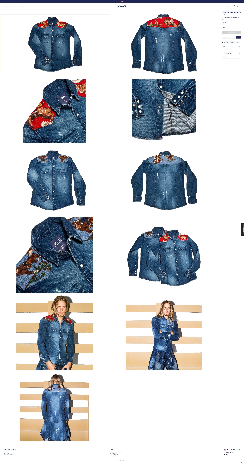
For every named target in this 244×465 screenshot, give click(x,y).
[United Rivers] (122, 6)
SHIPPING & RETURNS (227, 53)
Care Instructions (227, 49)
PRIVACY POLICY (114, 456)
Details (224, 46)
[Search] (237, 6)
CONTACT (6, 452)
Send (238, 37)
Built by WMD (122, 460)
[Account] (234, 6)
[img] (225, 454)
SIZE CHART (225, 56)
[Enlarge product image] (54, 44)
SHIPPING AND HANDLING (116, 452)
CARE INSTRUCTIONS (8, 454)
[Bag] (240, 6)
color (223, 25)
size (223, 19)
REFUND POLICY (113, 453)
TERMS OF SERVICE (114, 454)
